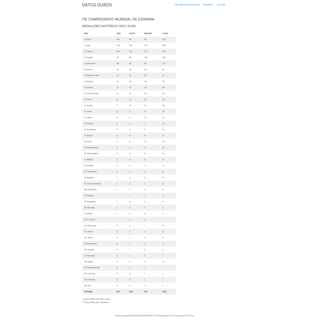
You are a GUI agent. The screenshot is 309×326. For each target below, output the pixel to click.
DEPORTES (208, 5)
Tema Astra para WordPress (182, 315)
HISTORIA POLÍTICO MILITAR (187, 5)
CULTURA (221, 5)
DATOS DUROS (97, 4)
